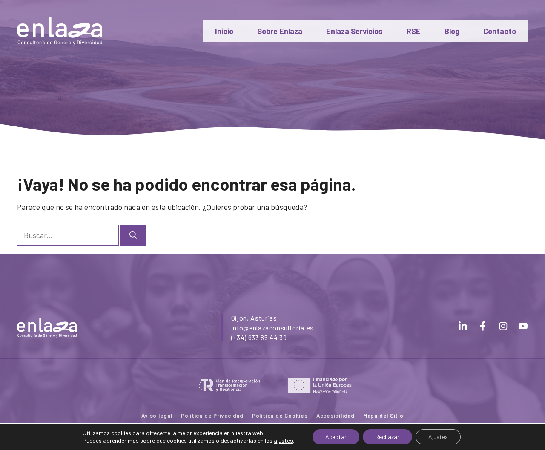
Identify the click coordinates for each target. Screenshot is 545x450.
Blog (452, 31)
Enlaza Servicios (354, 31)
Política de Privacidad (212, 415)
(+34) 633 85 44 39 (259, 337)
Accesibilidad (335, 415)
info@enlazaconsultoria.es (272, 328)
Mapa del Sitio (383, 415)
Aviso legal (156, 415)
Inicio (224, 31)
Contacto (499, 31)
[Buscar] (133, 235)
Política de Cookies (280, 415)
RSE (414, 31)
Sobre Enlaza (279, 31)
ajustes (283, 440)
